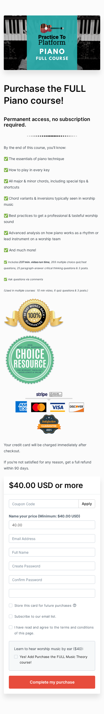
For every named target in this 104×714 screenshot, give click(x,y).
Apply (87, 503)
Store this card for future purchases (45, 605)
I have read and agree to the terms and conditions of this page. (54, 630)
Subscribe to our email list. (35, 616)
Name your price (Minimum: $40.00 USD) (44, 516)
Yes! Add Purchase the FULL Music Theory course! (53, 659)
